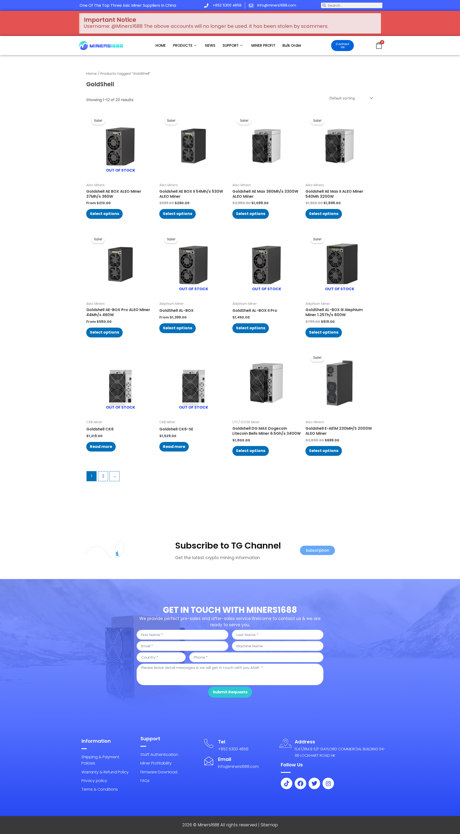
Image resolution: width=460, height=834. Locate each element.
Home (91, 73)
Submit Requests (230, 692)
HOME (160, 45)
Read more (101, 446)
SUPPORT (231, 45)
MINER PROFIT (263, 45)
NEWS (210, 45)
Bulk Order (291, 45)
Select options (104, 213)
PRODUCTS (182, 45)
